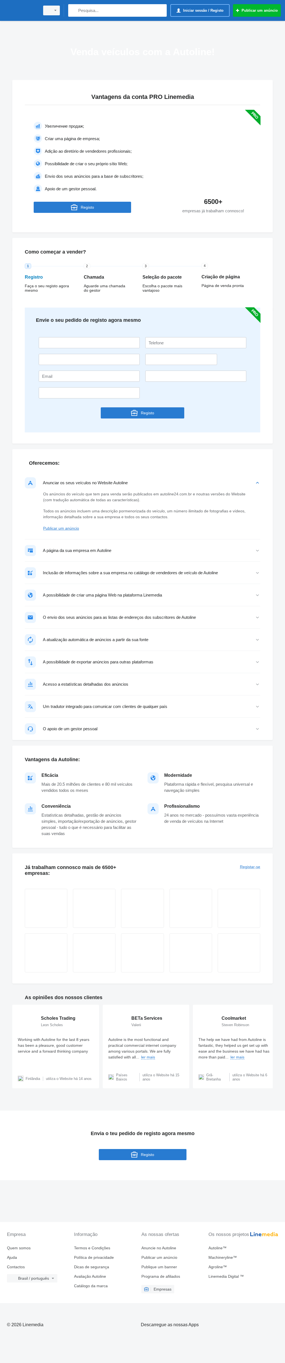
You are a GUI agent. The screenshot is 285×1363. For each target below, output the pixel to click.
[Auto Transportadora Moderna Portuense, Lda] (190, 952)
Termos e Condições (92, 1248)
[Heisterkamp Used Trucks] (94, 908)
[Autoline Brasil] (21, 10)
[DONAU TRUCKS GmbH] (46, 952)
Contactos (16, 1267)
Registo (87, 207)
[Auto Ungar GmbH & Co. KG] (142, 908)
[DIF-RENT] (239, 908)
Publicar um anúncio (61, 528)
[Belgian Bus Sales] (46, 908)
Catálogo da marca (91, 1286)
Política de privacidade (94, 1257)
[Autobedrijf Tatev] (94, 952)
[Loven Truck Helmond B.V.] (190, 908)
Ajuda (12, 1257)
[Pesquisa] (73, 10)
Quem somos (19, 1248)
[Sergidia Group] (239, 952)
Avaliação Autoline (90, 1276)
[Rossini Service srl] (142, 952)
